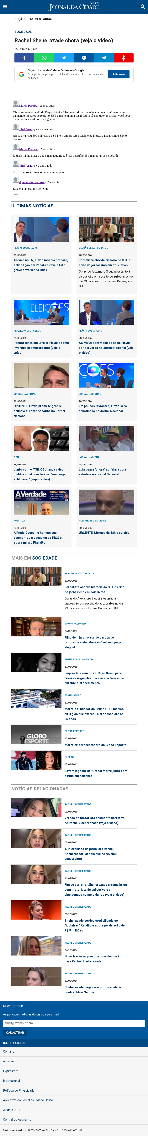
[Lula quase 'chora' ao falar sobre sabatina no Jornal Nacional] (106, 438)
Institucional (11, 1081)
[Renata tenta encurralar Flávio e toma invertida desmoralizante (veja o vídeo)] (41, 312)
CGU (16, 457)
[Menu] (5, 7)
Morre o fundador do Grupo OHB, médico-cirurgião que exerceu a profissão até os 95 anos (95, 714)
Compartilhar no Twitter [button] (64, 57)
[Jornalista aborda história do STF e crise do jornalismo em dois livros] (106, 229)
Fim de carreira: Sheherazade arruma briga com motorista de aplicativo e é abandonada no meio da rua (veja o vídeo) (96, 889)
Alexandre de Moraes (92, 520)
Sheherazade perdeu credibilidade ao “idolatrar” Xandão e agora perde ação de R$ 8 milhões (95, 925)
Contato (8, 1051)
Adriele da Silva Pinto (79, 659)
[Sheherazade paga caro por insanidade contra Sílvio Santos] (36, 976)
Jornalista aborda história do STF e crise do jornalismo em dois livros (104, 262)
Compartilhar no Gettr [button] (124, 57)
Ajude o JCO (11, 1110)
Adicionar (119, 74)
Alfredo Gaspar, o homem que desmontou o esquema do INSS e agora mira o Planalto (38, 537)
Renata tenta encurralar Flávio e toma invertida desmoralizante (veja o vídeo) (41, 347)
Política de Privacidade (18, 1090)
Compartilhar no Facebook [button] (24, 57)
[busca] (142, 7)
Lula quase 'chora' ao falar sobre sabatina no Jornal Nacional (102, 472)
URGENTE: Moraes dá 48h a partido (104, 533)
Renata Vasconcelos (27, 330)
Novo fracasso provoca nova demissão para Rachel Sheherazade (93, 959)
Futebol (70, 757)
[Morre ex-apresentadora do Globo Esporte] (36, 734)
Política (19, 520)
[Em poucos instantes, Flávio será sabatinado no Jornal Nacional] (106, 375)
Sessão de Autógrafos (93, 248)
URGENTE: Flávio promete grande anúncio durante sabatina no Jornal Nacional (39, 411)
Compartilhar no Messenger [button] (84, 57)
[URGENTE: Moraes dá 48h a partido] (106, 502)
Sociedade (23, 32)
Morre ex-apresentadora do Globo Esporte (95, 745)
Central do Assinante (17, 1119)
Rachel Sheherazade (78, 804)
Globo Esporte (74, 731)
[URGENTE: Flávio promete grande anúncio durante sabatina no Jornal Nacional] (41, 375)
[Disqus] (74, 147)
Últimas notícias (32, 206)
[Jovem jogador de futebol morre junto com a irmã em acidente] (36, 760)
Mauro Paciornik (75, 623)
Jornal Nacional (25, 394)
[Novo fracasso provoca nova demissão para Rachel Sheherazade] (36, 946)
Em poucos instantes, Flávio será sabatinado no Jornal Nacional (103, 408)
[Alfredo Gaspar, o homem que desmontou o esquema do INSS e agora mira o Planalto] (41, 502)
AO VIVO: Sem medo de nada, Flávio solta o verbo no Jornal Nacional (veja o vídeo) (106, 347)
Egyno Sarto (73, 695)
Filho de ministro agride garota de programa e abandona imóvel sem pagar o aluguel (95, 642)
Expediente (10, 1071)
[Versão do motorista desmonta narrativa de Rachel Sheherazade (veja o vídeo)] (36, 807)
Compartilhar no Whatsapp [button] (44, 57)
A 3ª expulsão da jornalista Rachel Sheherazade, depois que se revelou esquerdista (91, 854)
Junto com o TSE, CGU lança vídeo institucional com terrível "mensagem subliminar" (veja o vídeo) (41, 474)
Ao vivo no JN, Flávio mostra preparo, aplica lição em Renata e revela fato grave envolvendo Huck (41, 265)
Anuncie (8, 1061)
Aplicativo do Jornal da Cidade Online (28, 1100)
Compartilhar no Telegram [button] (104, 57)
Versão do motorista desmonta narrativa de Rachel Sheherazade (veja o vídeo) (94, 820)
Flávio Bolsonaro (25, 248)
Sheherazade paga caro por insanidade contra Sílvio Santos (93, 989)
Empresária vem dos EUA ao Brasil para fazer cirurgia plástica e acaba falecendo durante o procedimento (94, 678)
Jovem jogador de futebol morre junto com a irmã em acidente (96, 773)
